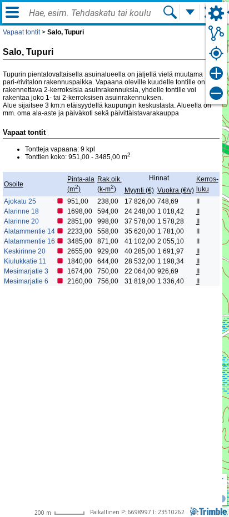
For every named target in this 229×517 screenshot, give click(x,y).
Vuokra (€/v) (175, 190)
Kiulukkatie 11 (25, 261)
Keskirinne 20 (25, 251)
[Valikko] (12, 12)
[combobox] (95, 13)
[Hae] (170, 12)
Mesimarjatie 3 (26, 271)
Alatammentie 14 (29, 231)
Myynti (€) (139, 190)
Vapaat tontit (21, 32)
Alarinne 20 (21, 221)
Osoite (13, 184)
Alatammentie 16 (29, 241)
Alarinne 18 (21, 211)
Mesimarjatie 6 (26, 281)
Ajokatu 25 (20, 201)
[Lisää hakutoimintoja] (190, 12)
